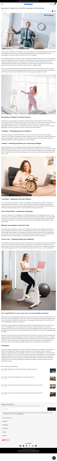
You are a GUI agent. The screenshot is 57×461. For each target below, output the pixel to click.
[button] (28, 418)
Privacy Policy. (21, 413)
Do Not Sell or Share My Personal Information (28, 451)
